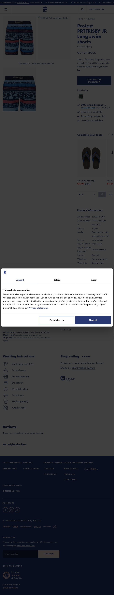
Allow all (93, 320)
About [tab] (94, 280)
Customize (55, 320)
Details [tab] (56, 280)
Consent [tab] (20, 280)
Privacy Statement (38, 308)
